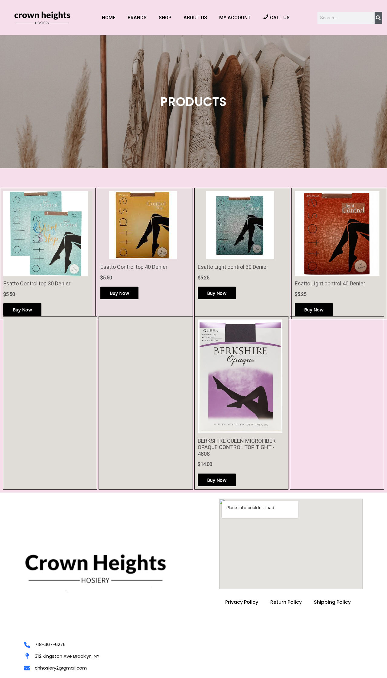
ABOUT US (195, 18)
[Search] (378, 18)
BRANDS (137, 18)
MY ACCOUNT (235, 18)
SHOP (165, 18)
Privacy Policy (241, 602)
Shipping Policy (332, 602)
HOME (108, 18)
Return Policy (286, 602)
